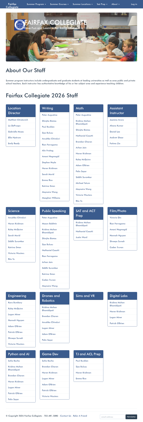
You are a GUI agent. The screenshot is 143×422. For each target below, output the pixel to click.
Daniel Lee (115, 131)
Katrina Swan (48, 186)
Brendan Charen (84, 142)
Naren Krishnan (49, 168)
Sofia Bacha (14, 361)
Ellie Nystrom (14, 137)
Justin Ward (81, 237)
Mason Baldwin (49, 223)
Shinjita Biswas (49, 121)
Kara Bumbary (15, 302)
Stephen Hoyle (49, 162)
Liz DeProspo (14, 125)
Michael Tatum (83, 183)
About (115, 4)
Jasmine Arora (117, 120)
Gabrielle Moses (16, 131)
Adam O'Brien (82, 165)
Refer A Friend (80, 416)
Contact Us (65, 416)
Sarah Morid (48, 174)
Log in (134, 4)
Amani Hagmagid (50, 156)
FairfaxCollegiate (12, 5)
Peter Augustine (49, 115)
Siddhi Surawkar (84, 177)
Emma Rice (47, 180)
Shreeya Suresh (117, 241)
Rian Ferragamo (50, 144)
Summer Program (36, 4)
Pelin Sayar (81, 171)
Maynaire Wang (50, 192)
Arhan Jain (81, 147)
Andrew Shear (116, 137)
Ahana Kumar (116, 125)
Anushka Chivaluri (51, 138)
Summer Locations (82, 4)
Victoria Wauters (84, 195)
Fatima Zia (115, 143)
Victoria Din (115, 217)
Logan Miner (14, 314)
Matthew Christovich (18, 120)
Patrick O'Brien (15, 332)
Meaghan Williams (51, 198)
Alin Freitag (47, 150)
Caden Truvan (49, 280)
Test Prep (101, 4)
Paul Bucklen (48, 127)
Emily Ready (14, 143)
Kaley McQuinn (83, 159)
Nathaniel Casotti (84, 136)
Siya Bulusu (47, 133)
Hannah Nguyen (118, 235)
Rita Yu (79, 201)
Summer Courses (58, 4)
